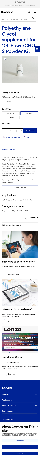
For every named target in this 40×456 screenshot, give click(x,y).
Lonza (34, 180)
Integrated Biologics (9, 5)
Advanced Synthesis (19, 5)
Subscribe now (13, 274)
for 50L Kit (11, 117)
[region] (20, 439)
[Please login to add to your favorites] (5, 59)
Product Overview (8, 150)
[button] (37, 49)
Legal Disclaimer (8, 419)
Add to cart (30, 131)
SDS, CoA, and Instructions (11, 225)
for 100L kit (10, 113)
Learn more (12, 374)
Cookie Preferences (20, 440)
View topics (12, 322)
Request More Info (20, 188)
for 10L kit (29, 113)
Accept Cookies (20, 453)
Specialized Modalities (30, 5)
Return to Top (34, 217)
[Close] (38, 426)
